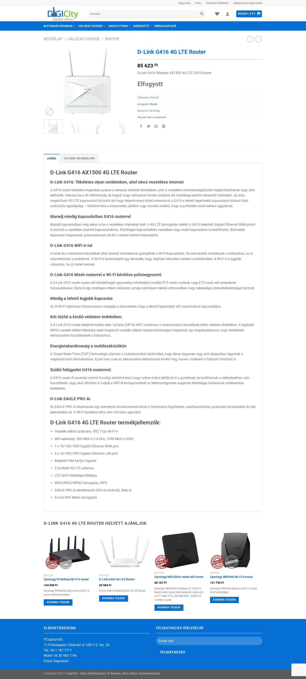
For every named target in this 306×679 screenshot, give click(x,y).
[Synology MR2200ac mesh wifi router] (180, 550)
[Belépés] (227, 13)
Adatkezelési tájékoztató (247, 3)
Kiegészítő (141, 26)
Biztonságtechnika (58, 26)
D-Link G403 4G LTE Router (117, 579)
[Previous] (51, 81)
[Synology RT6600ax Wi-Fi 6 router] (69, 551)
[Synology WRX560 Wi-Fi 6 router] (235, 550)
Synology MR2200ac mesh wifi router (179, 577)
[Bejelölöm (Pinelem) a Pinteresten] (163, 126)
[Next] (124, 81)
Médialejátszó (165, 26)
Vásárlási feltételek (217, 3)
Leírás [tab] (51, 158)
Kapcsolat (184, 3)
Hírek (198, 3)
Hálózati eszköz (90, 26)
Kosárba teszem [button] (58, 602)
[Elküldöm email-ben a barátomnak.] (156, 126)
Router (112, 39)
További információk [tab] (79, 158)
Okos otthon (118, 26)
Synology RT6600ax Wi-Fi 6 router (66, 579)
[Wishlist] (217, 13)
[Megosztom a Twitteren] (148, 126)
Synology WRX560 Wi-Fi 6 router (231, 577)
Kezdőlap (53, 39)
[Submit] (201, 14)
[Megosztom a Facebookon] (141, 126)
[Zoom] (49, 111)
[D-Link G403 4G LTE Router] (125, 551)
